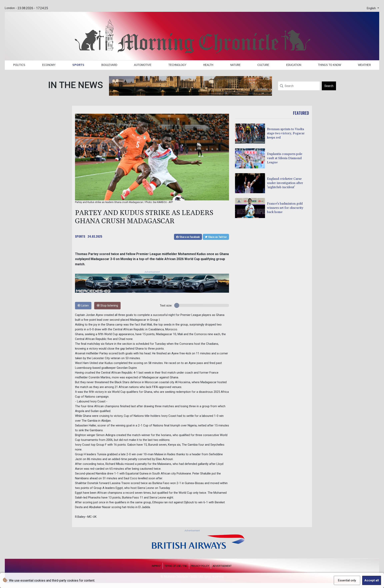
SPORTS (80, 236)
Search (328, 85)
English (372, 8)
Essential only (347, 580)
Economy (49, 64)
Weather (364, 64)
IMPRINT (156, 566)
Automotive (142, 64)
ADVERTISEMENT (222, 566)
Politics (19, 64)
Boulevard (109, 64)
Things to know (329, 64)
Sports (78, 64)
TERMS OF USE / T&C (175, 566)
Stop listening (109, 305)
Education (293, 64)
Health (208, 64)
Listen (84, 305)
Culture (263, 64)
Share (189, 236)
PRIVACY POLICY (200, 566)
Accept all (371, 580)
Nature (235, 64)
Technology (177, 64)
